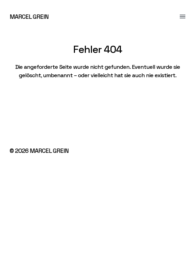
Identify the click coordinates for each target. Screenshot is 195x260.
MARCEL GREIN (29, 17)
